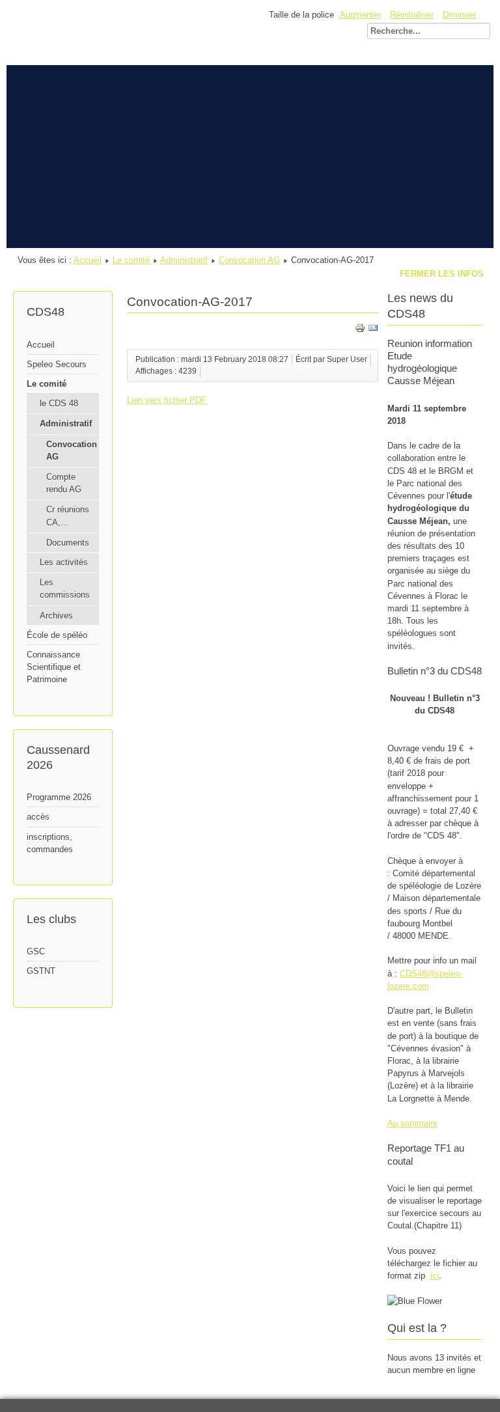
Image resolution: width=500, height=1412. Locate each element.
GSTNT (41, 971)
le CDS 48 (59, 403)
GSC (36, 951)
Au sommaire (412, 1123)
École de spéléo (57, 635)
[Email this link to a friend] (373, 330)
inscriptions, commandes (50, 843)
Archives (56, 615)
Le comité (131, 260)
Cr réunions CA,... (67, 516)
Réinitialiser (412, 15)
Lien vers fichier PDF (166, 400)
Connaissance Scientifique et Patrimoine (54, 667)
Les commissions (65, 588)
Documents (67, 542)
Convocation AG (249, 260)
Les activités (64, 562)
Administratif (184, 260)
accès (38, 817)
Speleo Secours (57, 364)
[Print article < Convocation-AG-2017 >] (361, 330)
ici (434, 1275)
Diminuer (459, 15)
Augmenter (360, 15)
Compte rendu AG (63, 483)
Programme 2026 (59, 797)
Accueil (88, 260)
